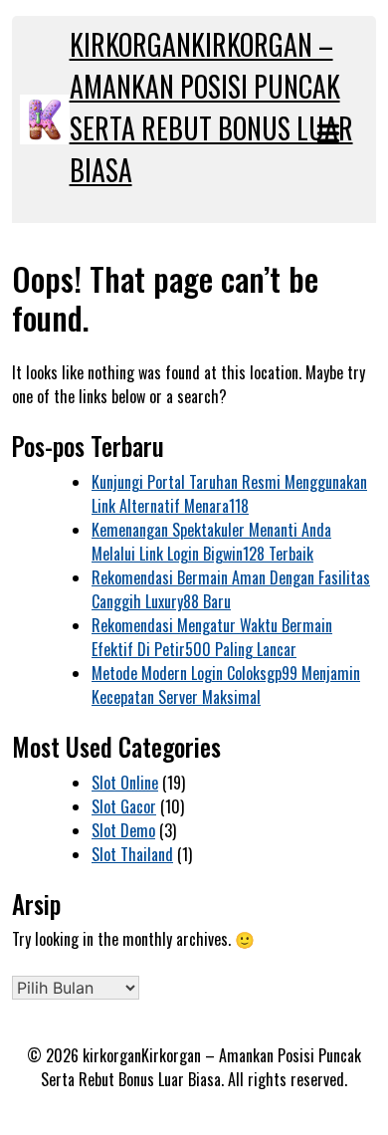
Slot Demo (123, 830)
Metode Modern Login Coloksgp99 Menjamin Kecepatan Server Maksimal (226, 685)
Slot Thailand (132, 854)
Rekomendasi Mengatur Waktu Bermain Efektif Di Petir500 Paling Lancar (212, 637)
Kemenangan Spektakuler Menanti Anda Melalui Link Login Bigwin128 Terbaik (211, 542)
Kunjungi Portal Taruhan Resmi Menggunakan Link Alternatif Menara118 (229, 494)
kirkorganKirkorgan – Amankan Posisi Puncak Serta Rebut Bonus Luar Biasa (211, 107)
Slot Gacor (124, 806)
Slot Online (125, 782)
